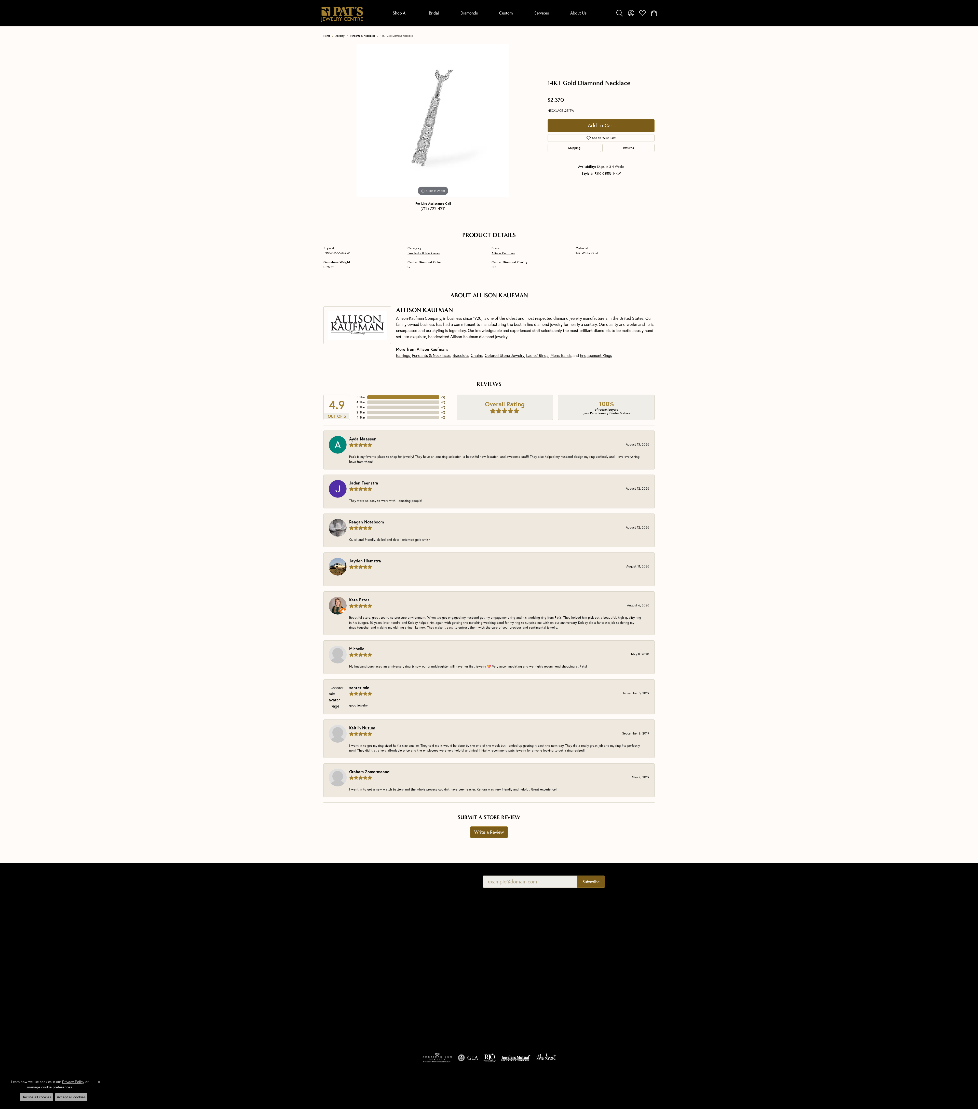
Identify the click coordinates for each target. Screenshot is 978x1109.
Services (541, 13)
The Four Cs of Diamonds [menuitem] (512, 929)
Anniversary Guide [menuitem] (506, 993)
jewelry (340, 35)
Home (326, 35)
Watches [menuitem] (414, 1020)
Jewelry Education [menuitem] (506, 922)
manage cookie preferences (49, 1087)
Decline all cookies (36, 1097)
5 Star (361, 397)
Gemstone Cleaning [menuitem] (507, 986)
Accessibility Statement (632, 1086)
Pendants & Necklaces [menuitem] (425, 978)
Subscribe (591, 881)
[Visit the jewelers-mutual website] (516, 1057)
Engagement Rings (596, 355)
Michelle (356, 648)
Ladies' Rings (537, 355)
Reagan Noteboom (366, 521)
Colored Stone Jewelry (504, 355)
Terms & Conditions (592, 1086)
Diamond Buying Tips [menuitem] (508, 936)
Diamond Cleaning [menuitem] (506, 979)
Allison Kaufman (503, 253)
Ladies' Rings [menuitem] (418, 970)
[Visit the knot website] (546, 1057)
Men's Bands (561, 355)
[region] (433, 120)
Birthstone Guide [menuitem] (505, 951)
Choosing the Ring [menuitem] (506, 943)
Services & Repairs (590, 951)
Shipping (574, 148)
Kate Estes (359, 599)
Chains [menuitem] (413, 992)
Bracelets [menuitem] (415, 1013)
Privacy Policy (559, 1086)
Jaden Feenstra (363, 483)
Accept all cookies (71, 1097)
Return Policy (532, 1086)
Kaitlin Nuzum (362, 727)
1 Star (361, 417)
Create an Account (590, 929)
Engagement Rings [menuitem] (422, 956)
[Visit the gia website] (468, 1057)
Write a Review (489, 832)
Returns (628, 148)
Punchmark (349, 1097)
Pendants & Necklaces (362, 35)
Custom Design (588, 958)
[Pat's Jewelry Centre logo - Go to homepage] (341, 13)
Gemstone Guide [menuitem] (505, 958)
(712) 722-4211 (432, 208)
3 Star (361, 407)
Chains (477, 355)
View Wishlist (586, 936)
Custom (506, 13)
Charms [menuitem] (414, 985)
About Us (578, 13)
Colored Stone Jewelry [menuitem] (426, 1006)
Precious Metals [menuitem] (504, 965)
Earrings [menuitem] (414, 999)
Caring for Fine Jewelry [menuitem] (510, 972)
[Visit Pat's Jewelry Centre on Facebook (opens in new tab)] (593, 986)
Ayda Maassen (362, 438)
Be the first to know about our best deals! (426, 881)
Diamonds (469, 13)
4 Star (361, 402)
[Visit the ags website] (437, 1057)
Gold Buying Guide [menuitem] (506, 1001)
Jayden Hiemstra (365, 560)
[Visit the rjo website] (489, 1057)
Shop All (400, 13)
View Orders (585, 943)
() (443, 397)
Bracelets (461, 355)
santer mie (359, 687)
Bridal (434, 13)
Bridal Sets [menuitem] (416, 1027)
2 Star (361, 412)
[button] (619, 13)
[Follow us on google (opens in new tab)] (581, 986)
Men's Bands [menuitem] (417, 963)
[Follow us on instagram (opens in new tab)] (605, 986)
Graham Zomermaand (369, 771)
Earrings (403, 355)
